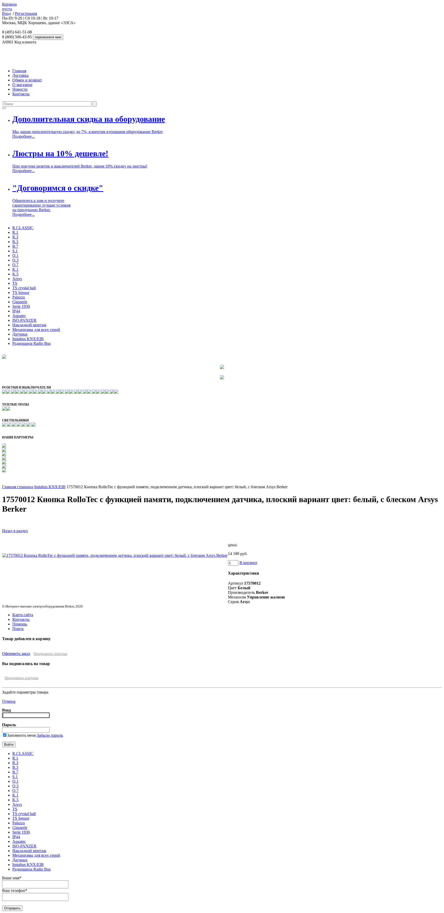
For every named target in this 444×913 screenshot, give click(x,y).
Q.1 (15, 255)
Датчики (19, 334)
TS (14, 283)
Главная (19, 71)
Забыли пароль (50, 735)
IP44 (16, 311)
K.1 (15, 269)
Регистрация (26, 13)
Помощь (19, 624)
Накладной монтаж (29, 325)
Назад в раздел (15, 531)
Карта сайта (22, 615)
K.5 (15, 274)
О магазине (22, 84)
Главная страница (17, 487)
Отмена (8, 701)
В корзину (248, 562)
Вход (6, 13)
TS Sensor (20, 292)
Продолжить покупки (50, 654)
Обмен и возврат (27, 80)
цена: (232, 545)
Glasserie (19, 302)
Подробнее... (23, 136)
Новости (19, 89)
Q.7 (15, 265)
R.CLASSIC (22, 228)
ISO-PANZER (24, 320)
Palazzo (18, 297)
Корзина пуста (9, 6)
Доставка (20, 75)
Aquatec (19, 315)
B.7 (15, 246)
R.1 (15, 232)
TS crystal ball (24, 288)
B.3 (15, 241)
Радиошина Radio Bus (31, 343)
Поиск (18, 628)
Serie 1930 (21, 306)
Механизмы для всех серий (36, 329)
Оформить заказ (16, 653)
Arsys (17, 278)
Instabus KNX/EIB (28, 339)
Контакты (21, 94)
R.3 (15, 237)
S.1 (15, 251)
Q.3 (15, 260)
